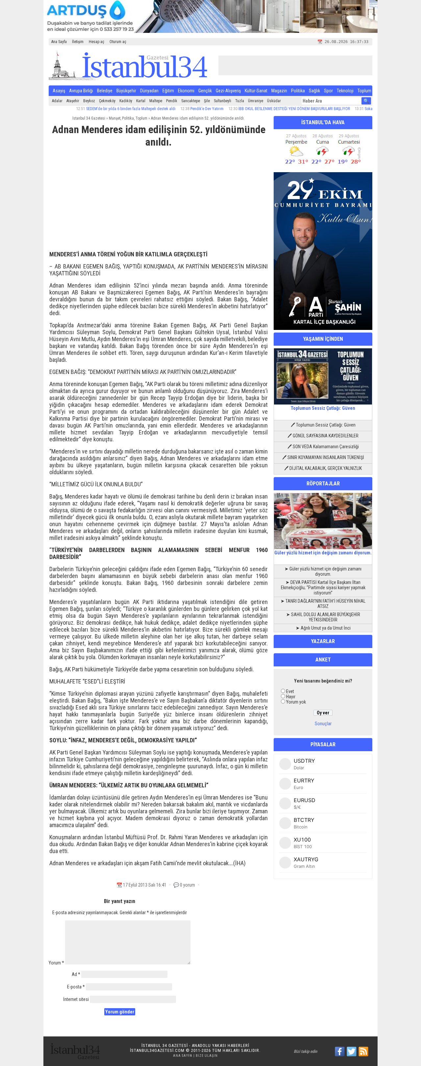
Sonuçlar (323, 723)
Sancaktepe (190, 101)
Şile (207, 101)
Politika (298, 90)
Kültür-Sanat (256, 90)
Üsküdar (274, 101)
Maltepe (155, 101)
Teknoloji (345, 90)
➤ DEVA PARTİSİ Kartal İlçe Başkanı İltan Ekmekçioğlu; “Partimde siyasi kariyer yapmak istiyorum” (323, 587)
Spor (328, 90)
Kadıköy (125, 101)
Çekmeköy (107, 101)
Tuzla (239, 101)
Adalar (57, 101)
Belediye (104, 90)
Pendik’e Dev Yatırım (188, 108)
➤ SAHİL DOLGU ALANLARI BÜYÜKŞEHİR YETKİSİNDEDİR (323, 617)
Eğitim (168, 90)
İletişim (78, 41)
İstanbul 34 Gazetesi (88, 118)
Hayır (290, 696)
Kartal (140, 101)
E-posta (76, 986)
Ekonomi (186, 90)
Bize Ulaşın (207, 1055)
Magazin (279, 90)
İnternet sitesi (76, 999)
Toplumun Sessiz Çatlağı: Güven (323, 408)
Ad (76, 974)
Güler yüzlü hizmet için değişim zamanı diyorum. (323, 552)
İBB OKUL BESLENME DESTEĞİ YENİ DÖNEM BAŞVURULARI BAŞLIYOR (275, 108)
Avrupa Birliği (81, 90)
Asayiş (59, 90)
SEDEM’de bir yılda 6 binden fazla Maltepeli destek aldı (112, 108)
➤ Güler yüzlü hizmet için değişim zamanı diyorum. (323, 571)
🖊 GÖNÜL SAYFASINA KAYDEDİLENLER (323, 435)
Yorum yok (296, 702)
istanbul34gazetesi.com (157, 1050)
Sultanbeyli (222, 101)
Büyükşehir (126, 90)
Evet (290, 691)
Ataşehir (72, 101)
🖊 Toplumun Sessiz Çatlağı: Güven (323, 425)
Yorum (56, 962)
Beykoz (89, 101)
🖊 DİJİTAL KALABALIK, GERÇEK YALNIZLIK (323, 468)
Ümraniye (255, 101)
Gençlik (205, 90)
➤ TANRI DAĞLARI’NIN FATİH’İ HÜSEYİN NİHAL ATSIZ (323, 603)
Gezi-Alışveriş (228, 90)
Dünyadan (149, 90)
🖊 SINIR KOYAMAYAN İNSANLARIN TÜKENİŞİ (323, 457)
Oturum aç (118, 41)
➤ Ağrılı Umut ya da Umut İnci (323, 628)
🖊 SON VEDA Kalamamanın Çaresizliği (323, 446)
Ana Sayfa (59, 41)
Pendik (171, 101)
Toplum (364, 90)
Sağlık (314, 90)
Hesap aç (96, 41)
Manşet (114, 118)
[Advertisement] (158, 202)
